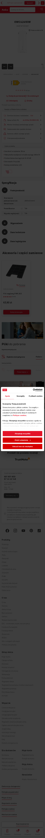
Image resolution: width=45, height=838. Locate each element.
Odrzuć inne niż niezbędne (22, 446)
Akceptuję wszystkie (22, 434)
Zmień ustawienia (21, 440)
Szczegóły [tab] (21, 396)
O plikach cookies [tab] (35, 396)
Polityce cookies (19, 415)
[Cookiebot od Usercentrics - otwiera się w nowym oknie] (32, 390)
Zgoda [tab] (7, 396)
